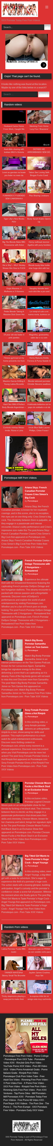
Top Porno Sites (22, 1093)
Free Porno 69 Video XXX (31, 1100)
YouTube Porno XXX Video (17, 1066)
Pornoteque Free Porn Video (17, 1056)
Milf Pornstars (39, 1093)
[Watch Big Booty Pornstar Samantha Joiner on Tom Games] (12, 660)
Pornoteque (33, 501)
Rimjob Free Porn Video (34, 1086)
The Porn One (36, 1103)
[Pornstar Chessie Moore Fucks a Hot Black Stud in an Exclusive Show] (12, 802)
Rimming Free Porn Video (34, 1080)
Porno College (41, 1056)
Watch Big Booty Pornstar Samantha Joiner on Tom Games (36, 643)
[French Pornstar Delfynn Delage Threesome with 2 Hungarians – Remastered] (12, 580)
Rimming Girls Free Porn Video (19, 1090)
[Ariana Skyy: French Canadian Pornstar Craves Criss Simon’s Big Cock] (12, 507)
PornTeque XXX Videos (15, 1103)
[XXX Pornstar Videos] (21, 9)
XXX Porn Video (11, 1086)
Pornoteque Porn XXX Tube (19, 1059)
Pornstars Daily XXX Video (30, 1110)
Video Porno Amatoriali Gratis (25, 1069)
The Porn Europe (21, 1107)
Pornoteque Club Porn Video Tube (20, 1076)
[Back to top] (44, 1137)
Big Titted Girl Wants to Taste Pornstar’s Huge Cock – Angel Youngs (37, 859)
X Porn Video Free (12, 1083)
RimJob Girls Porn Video (28, 1063)
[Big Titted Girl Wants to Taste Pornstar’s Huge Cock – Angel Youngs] (12, 875)
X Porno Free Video (34, 1083)
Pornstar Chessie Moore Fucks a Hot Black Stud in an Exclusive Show (38, 786)
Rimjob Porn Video (28, 1073)
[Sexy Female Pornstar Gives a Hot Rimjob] (12, 729)
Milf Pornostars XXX (13, 1096)
